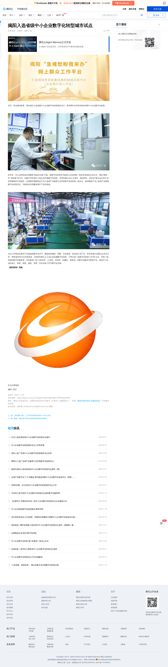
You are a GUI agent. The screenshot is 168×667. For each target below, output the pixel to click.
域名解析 (142, 628)
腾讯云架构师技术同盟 (84, 600)
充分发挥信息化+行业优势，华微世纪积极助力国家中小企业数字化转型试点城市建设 (44, 517)
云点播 (104, 644)
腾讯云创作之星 (81, 604)
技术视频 (10, 607)
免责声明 (114, 600)
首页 (4, 15)
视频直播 (50, 631)
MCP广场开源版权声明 (119, 611)
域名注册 (32, 628)
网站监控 (32, 646)
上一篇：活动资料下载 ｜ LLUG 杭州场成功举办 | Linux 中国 (29, 415)
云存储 (31, 631)
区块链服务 (69, 628)
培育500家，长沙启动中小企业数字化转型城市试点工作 (34, 485)
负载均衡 (50, 644)
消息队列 (87, 628)
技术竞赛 (44, 607)
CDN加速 (87, 636)
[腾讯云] (8, 9)
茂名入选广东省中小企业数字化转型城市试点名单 (31, 453)
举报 (107, 30)
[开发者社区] (22, 9)
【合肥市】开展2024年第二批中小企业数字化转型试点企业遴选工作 (39, 501)
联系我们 (114, 604)
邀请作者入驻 (46, 600)
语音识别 (50, 639)
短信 (67, 644)
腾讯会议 (50, 636)
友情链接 (114, 607)
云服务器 (50, 628)
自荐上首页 (45, 604)
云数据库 (123, 628)
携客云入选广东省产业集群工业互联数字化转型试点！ (33, 461)
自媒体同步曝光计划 (48, 597)
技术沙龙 (10, 604)
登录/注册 (157, 9)
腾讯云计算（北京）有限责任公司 (69, 662)
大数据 (122, 644)
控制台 (141, 8)
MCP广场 (60, 15)
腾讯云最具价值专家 (83, 597)
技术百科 (10, 614)
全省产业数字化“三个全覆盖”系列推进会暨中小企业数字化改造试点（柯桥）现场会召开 (44, 477)
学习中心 (10, 611)
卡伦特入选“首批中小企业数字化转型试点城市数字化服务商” (35, 493)
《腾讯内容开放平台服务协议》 (89, 400)
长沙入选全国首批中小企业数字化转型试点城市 (30, 437)
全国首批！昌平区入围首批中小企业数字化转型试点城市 (34, 549)
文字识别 (87, 644)
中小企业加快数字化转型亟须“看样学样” (27, 509)
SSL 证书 (32, 639)
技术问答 (10, 600)
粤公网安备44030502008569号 (109, 659)
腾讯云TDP (80, 607)
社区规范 (114, 597)
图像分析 (123, 636)
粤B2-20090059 (90, 659)
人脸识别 (32, 636)
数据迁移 (50, 646)
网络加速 (105, 628)
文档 (124, 8)
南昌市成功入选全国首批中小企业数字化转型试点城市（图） (36, 469)
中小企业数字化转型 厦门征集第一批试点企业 (30, 541)
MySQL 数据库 (144, 636)
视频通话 (105, 636)
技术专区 (10, 617)
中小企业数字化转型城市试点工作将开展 (27, 445)
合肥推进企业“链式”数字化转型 (23, 533)
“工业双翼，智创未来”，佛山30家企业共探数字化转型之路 (35, 565)
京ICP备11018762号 (103, 662)
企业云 (67, 636)
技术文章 (10, 597)
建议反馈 (132, 8)
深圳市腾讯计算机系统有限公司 (59, 659)
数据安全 (32, 644)
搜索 (142, 15)
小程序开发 (143, 644)
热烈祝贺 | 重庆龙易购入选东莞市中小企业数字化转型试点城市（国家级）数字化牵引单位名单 (44, 525)
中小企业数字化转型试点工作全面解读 (27, 557)
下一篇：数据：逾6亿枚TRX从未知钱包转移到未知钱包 (27, 418)
